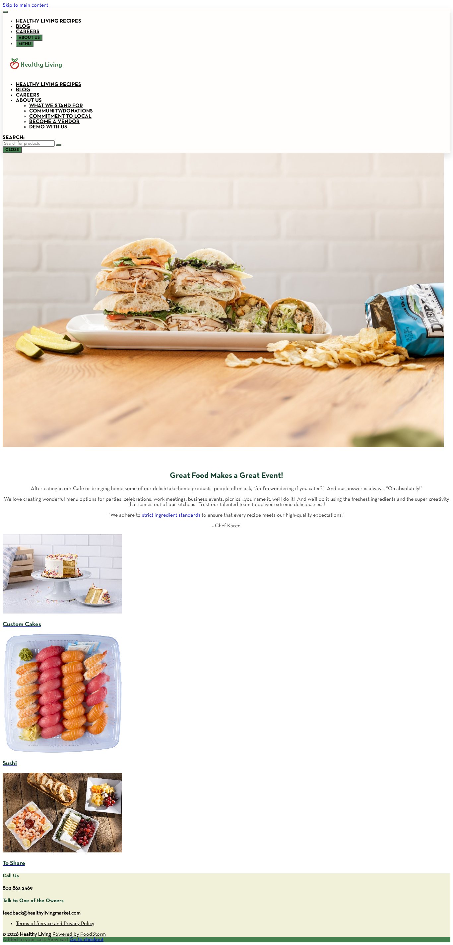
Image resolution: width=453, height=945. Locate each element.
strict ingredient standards (171, 515)
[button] (5, 12)
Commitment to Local (60, 116)
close (12, 150)
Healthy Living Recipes (48, 21)
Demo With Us (48, 127)
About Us (29, 100)
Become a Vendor (54, 121)
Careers (27, 32)
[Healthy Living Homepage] (36, 74)
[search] (58, 145)
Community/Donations (61, 111)
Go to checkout (86, 939)
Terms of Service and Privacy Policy (55, 923)
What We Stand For (56, 106)
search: (14, 137)
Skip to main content (25, 5)
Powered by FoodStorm (79, 934)
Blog (23, 26)
